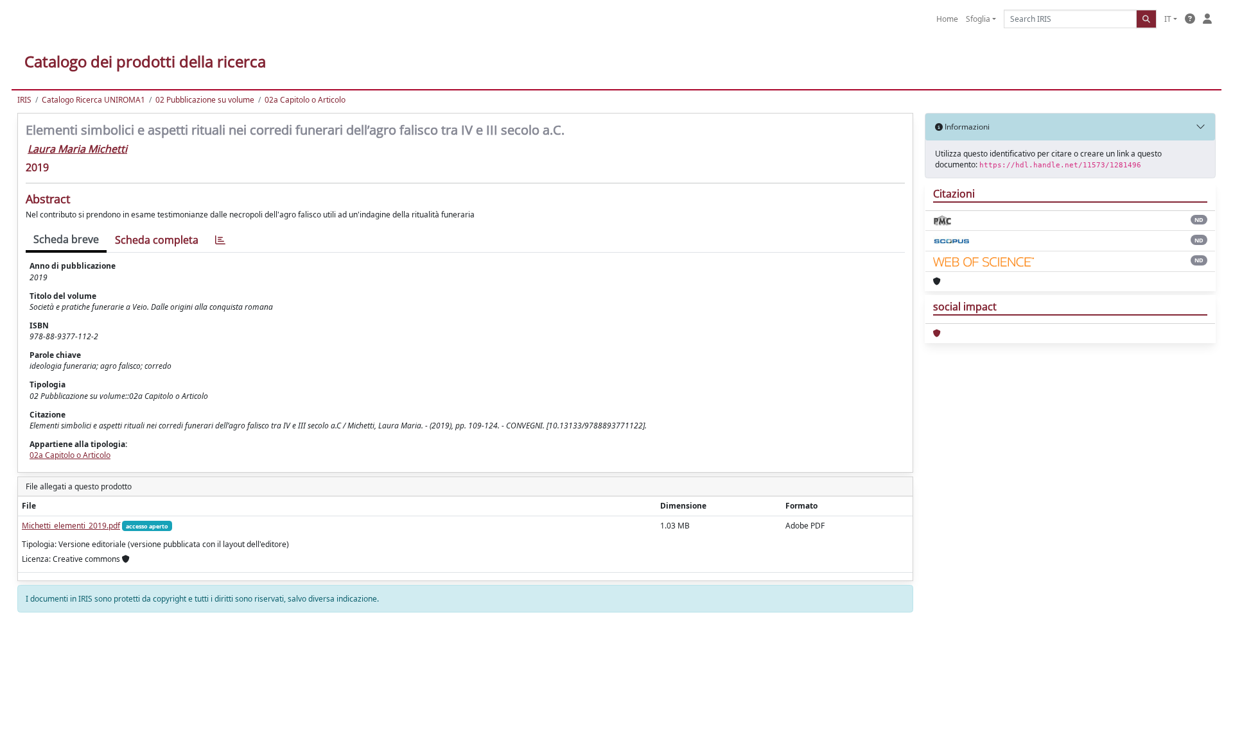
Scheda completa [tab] (156, 240)
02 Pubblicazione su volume (204, 99)
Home (947, 18)
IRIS (24, 99)
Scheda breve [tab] (66, 239)
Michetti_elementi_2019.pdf (71, 525)
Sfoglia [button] (978, 18)
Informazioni (966, 126)
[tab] (220, 240)
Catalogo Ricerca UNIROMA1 (93, 99)
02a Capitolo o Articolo (305, 99)
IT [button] (1167, 18)
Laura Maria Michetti (77, 149)
